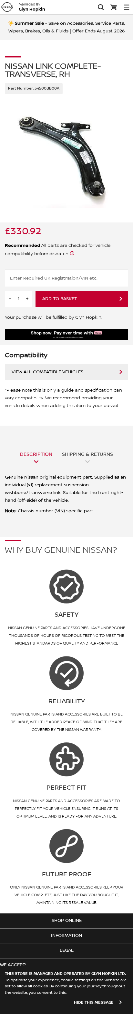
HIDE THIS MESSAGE (94, 1002)
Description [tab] (36, 454)
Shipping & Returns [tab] (87, 454)
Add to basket (59, 298)
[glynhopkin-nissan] (7, 7)
